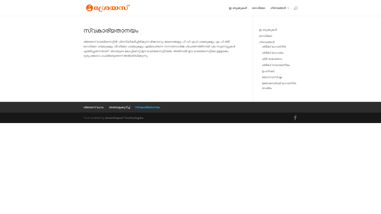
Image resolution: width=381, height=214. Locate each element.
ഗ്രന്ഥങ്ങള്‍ (278, 8)
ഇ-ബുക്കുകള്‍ (238, 8)
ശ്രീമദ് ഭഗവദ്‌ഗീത (274, 46)
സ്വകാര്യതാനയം (147, 107)
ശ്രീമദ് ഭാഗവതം (273, 52)
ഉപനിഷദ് (268, 71)
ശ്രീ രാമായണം (272, 59)
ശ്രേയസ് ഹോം (93, 107)
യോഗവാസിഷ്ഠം (272, 77)
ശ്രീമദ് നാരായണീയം (276, 65)
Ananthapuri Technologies (124, 118)
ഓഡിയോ (258, 8)
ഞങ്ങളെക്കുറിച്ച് (119, 107)
